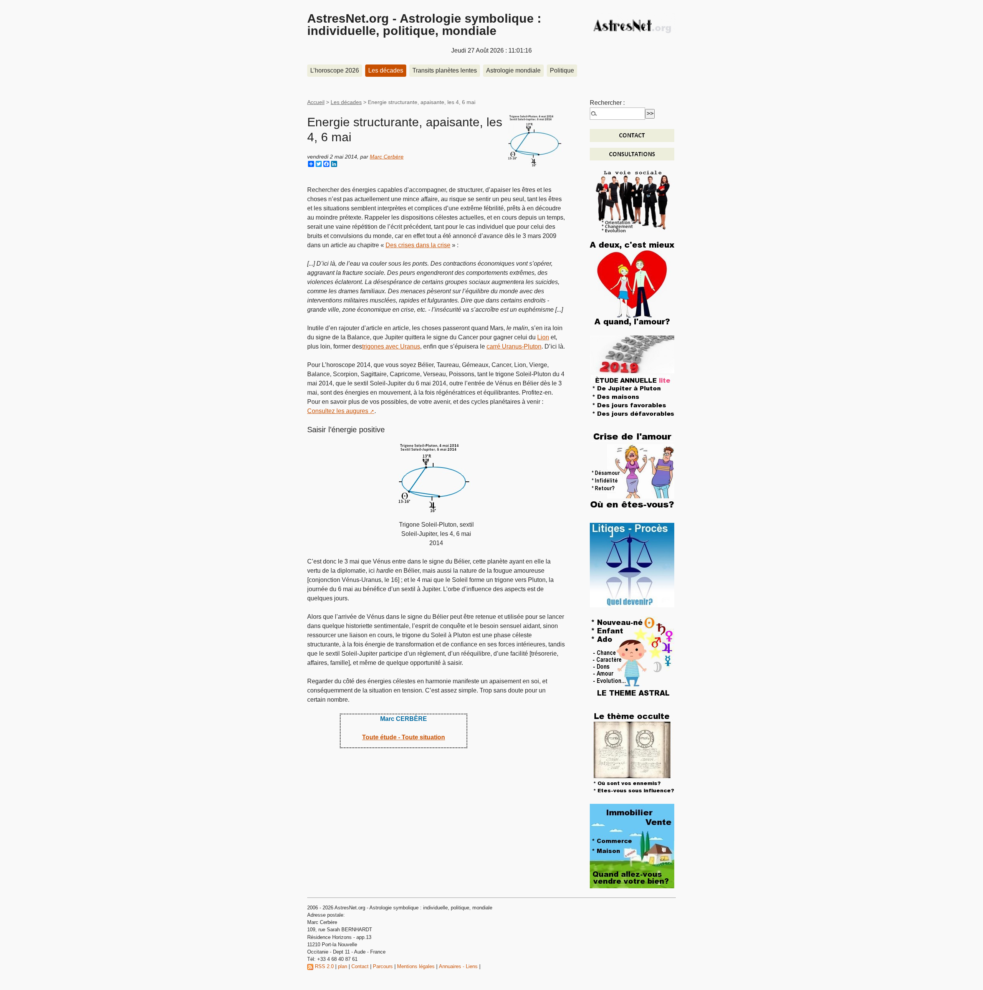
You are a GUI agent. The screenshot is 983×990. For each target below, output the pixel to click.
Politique (562, 70)
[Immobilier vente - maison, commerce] (632, 845)
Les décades (385, 70)
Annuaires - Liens (458, 966)
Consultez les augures (337, 411)
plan (342, 966)
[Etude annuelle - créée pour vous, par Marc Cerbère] (632, 377)
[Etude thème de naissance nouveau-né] (632, 658)
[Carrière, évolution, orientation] (633, 200)
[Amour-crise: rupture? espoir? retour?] (632, 471)
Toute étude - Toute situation (403, 737)
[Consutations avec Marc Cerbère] (632, 153)
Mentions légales (416, 966)
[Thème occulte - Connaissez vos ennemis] (632, 752)
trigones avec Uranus (391, 346)
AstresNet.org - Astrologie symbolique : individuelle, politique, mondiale (424, 25)
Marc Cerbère (387, 157)
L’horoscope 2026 (334, 70)
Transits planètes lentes (444, 70)
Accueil (315, 102)
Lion (543, 337)
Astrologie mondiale (513, 70)
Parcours (383, 966)
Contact (360, 966)
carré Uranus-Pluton (514, 346)
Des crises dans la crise (418, 245)
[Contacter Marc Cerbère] (632, 135)
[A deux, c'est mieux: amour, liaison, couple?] (632, 283)
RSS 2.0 (323, 966)
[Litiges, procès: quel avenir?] (632, 564)
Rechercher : (607, 102)
